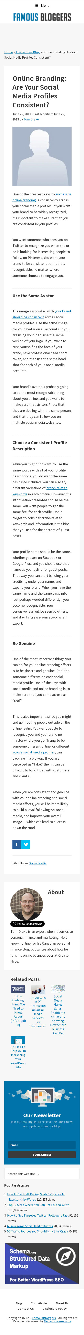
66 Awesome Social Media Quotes (30, 1226)
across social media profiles (33, 752)
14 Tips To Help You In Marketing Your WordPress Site (18, 1057)
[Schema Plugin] (42, 1283)
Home (8, 52)
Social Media (37, 863)
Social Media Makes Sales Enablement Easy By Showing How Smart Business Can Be (58, 1014)
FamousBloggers (44, 1318)
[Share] (16, 844)
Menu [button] (45, 5)
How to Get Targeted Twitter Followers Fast (38, 1215)
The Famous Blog (27, 52)
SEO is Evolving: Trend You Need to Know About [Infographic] (18, 1010)
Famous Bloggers (42, 17)
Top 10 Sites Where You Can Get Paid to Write (38, 1205)
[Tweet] (25, 844)
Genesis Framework (57, 1321)
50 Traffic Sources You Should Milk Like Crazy (37, 1231)
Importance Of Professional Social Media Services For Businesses (38, 1011)
